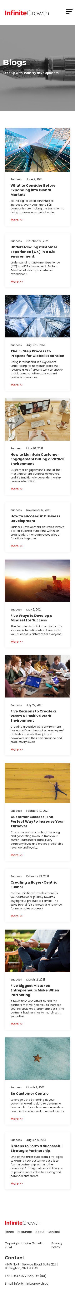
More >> (17, 220)
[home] (26, 12)
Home (9, 1232)
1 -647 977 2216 (22, 1276)
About (40, 1232)
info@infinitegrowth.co (31, 1283)
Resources (24, 1232)
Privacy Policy (56, 1245)
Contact (54, 1232)
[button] (69, 11)
